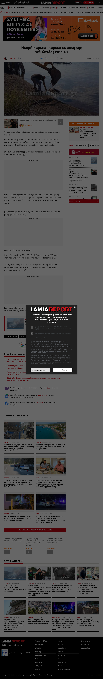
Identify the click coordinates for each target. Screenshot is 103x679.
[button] (51, 338)
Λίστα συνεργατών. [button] (51, 353)
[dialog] (51, 339)
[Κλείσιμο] (75, 307)
